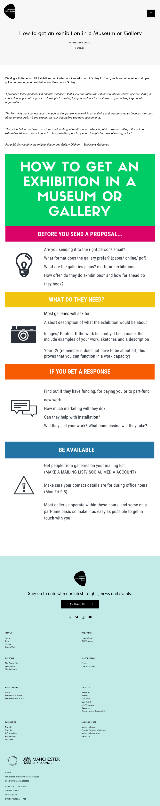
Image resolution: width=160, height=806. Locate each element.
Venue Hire (10, 666)
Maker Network (88, 727)
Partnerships (10, 736)
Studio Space (11, 669)
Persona (16, 799)
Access (8, 644)
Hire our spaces (88, 666)
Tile (24, 799)
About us (86, 692)
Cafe (7, 641)
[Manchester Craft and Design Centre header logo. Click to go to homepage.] (8, 11)
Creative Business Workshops (94, 730)
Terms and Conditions (16, 786)
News (7, 692)
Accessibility (11, 795)
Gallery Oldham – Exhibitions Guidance (85, 144)
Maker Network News (14, 698)
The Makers (87, 638)
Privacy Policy (12, 791)
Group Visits (10, 647)
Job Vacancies (88, 705)
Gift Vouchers (87, 641)
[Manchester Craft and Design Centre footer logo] (80, 578)
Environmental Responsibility (94, 711)
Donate (8, 727)
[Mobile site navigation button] (151, 13)
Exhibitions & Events (13, 695)
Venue (84, 663)
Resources (86, 708)
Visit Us (8, 638)
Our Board (86, 702)
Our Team (86, 698)
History (84, 695)
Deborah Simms (81, 42)
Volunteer (9, 739)
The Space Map (12, 663)
